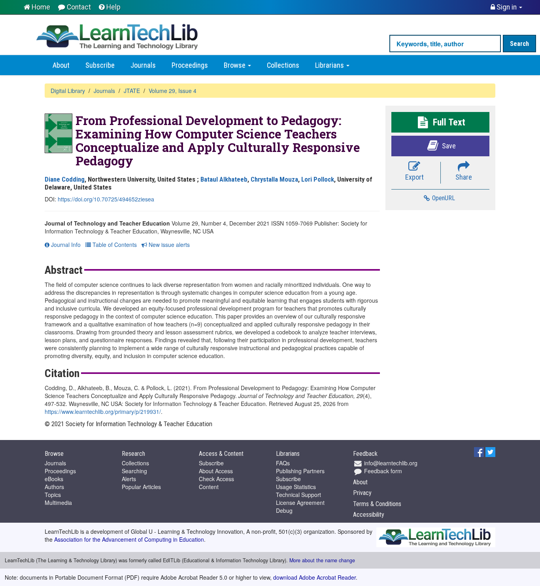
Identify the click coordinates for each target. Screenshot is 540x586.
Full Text (447, 122)
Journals (143, 65)
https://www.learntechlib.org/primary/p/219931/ (103, 411)
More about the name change (322, 560)
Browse (235, 65)
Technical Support (298, 495)
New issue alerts (168, 244)
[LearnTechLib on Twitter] (490, 451)
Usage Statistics (296, 487)
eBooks (54, 479)
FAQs (283, 463)
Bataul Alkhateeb (223, 179)
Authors (54, 487)
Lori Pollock (317, 179)
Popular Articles (141, 487)
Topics (53, 495)
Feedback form (382, 471)
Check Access (216, 479)
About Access (216, 471)
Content (209, 487)
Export (414, 177)
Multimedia (58, 502)
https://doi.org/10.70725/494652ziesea (106, 199)
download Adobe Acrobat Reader (314, 577)
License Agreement (300, 502)
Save (448, 146)
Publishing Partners (300, 471)
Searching (134, 471)
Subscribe (100, 65)
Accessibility (368, 514)
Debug (284, 510)
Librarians (330, 65)
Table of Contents (114, 244)
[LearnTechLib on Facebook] (479, 451)
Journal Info (65, 244)
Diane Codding (65, 179)
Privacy (362, 493)
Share (463, 177)
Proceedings (190, 65)
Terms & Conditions (377, 504)
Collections (283, 65)
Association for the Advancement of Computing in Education (129, 539)
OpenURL (442, 198)
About (61, 65)
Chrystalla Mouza (274, 179)
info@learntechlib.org (390, 463)
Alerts (129, 479)
